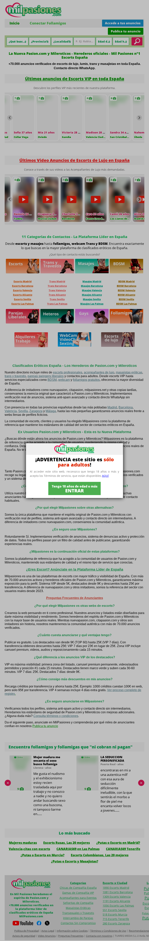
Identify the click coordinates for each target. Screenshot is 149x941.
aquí (105, 476)
